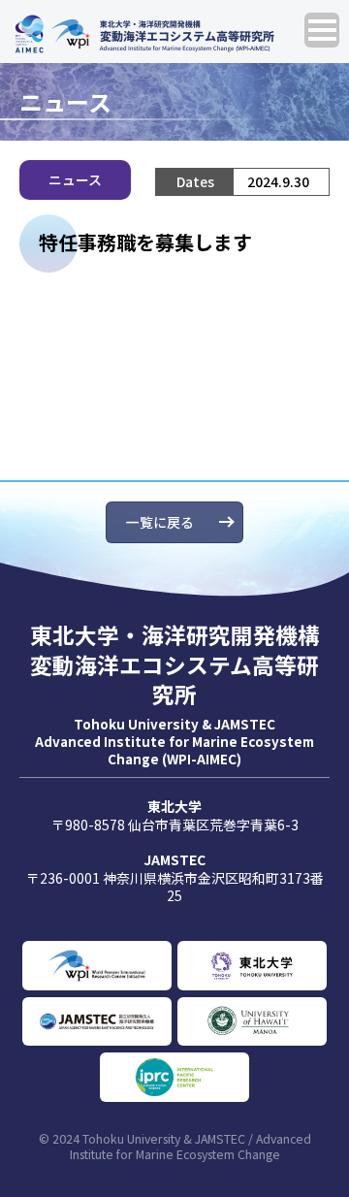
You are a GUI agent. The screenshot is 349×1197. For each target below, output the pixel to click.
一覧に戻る (160, 522)
